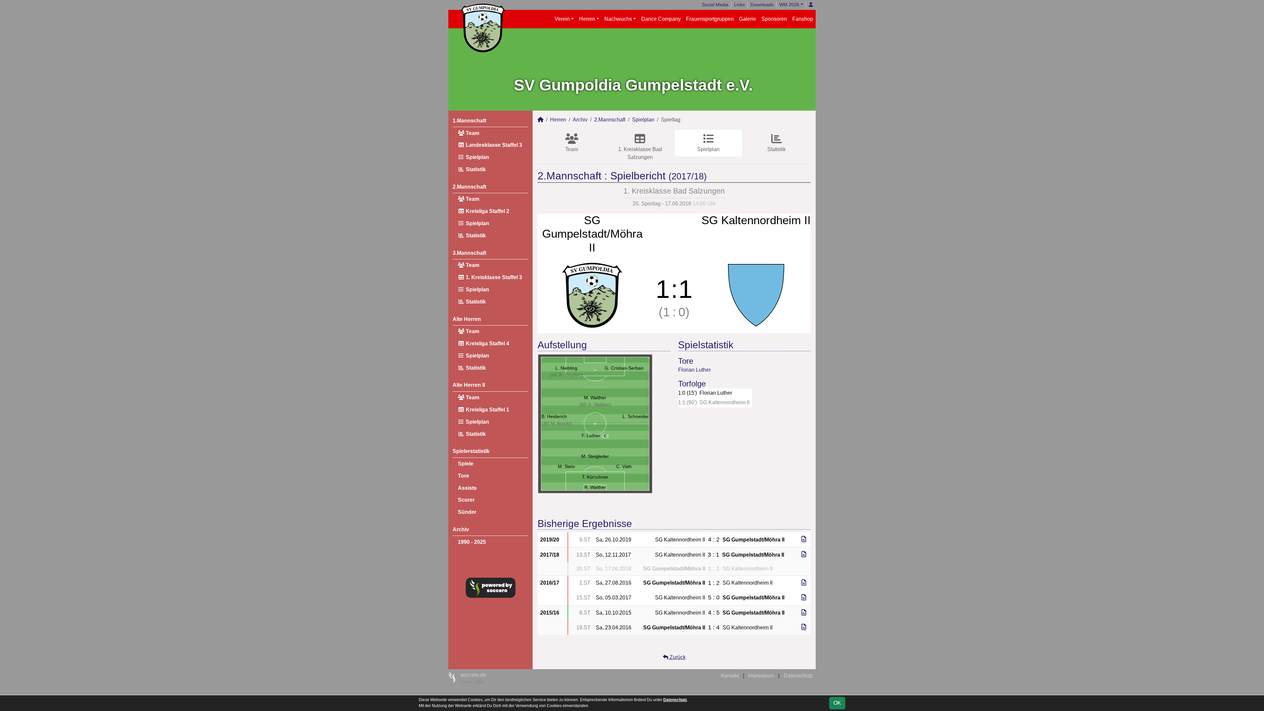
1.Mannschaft (469, 120)
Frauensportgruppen (710, 19)
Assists (467, 488)
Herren (587, 19)
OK (837, 703)
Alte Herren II (469, 385)
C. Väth (624, 466)
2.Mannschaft (469, 187)
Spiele (465, 463)
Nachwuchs (618, 19)
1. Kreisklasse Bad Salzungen (640, 153)
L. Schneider (635, 416)
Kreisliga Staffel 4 (486, 343)
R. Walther (595, 487)
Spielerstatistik (471, 451)
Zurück (677, 657)
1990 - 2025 (472, 542)
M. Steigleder (595, 456)
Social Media (715, 4)
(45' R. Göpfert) (566, 375)
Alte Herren (467, 319)
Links (739, 4)
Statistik (475, 169)
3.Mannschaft (469, 253)
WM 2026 (789, 4)
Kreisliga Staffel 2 (486, 211)
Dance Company (661, 19)
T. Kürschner (595, 477)
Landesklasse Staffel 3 (493, 145)
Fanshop (802, 19)
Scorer (466, 500)
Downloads (762, 4)
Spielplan (476, 157)
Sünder (467, 512)
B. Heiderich (554, 416)
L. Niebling (566, 368)
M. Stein (566, 466)
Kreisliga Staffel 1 (486, 409)
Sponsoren (774, 19)
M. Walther (595, 397)
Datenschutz (798, 675)
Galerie (747, 19)
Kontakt (730, 675)
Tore (463, 476)
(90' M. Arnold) (556, 423)
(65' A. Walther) (595, 404)
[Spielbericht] (804, 539)
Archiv (461, 529)
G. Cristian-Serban (624, 368)
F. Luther (594, 435)
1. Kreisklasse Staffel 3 (493, 277)
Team (471, 133)
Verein (562, 19)
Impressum (761, 675)
